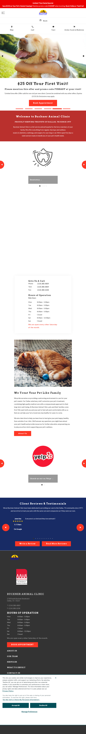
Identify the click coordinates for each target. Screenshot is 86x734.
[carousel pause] (83, 75)
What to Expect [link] (16, 667)
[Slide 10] (52, 538)
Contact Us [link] (13, 673)
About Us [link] (22, 433)
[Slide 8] (48, 538)
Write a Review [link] (27, 544)
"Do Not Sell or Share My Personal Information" (21, 699)
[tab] (32, 298)
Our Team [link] (12, 656)
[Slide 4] (47, 108)
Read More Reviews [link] (56, 544)
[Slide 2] (29, 108)
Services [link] (12, 662)
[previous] (2, 56)
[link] (43, 12)
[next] (83, 56)
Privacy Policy (8, 691)
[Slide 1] (19, 108)
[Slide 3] (38, 108)
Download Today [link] (43, 95)
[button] (3, 13)
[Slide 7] (46, 538)
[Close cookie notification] (55, 678)
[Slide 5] (57, 108)
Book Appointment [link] (22, 645)
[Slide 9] (50, 538)
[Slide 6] (66, 108)
